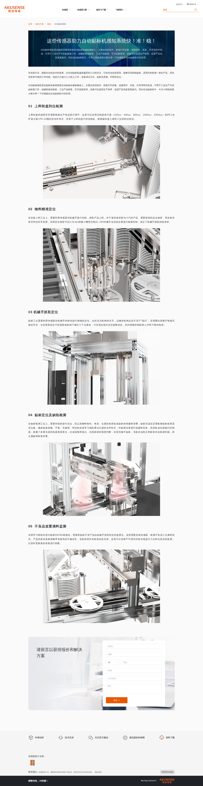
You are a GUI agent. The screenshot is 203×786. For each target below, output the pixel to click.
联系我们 (32, 772)
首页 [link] (30, 24)
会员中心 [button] (179, 4)
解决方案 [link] (40, 24)
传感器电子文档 (36, 756)
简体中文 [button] (193, 4)
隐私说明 (98, 772)
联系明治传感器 (167, 772)
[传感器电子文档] (31, 763)
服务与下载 (101, 10)
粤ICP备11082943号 (148, 781)
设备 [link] (49, 24)
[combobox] (111, 662)
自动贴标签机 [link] (60, 24)
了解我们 (119, 10)
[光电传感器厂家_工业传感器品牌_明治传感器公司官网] (14, 9)
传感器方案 (82, 10)
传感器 (65, 10)
